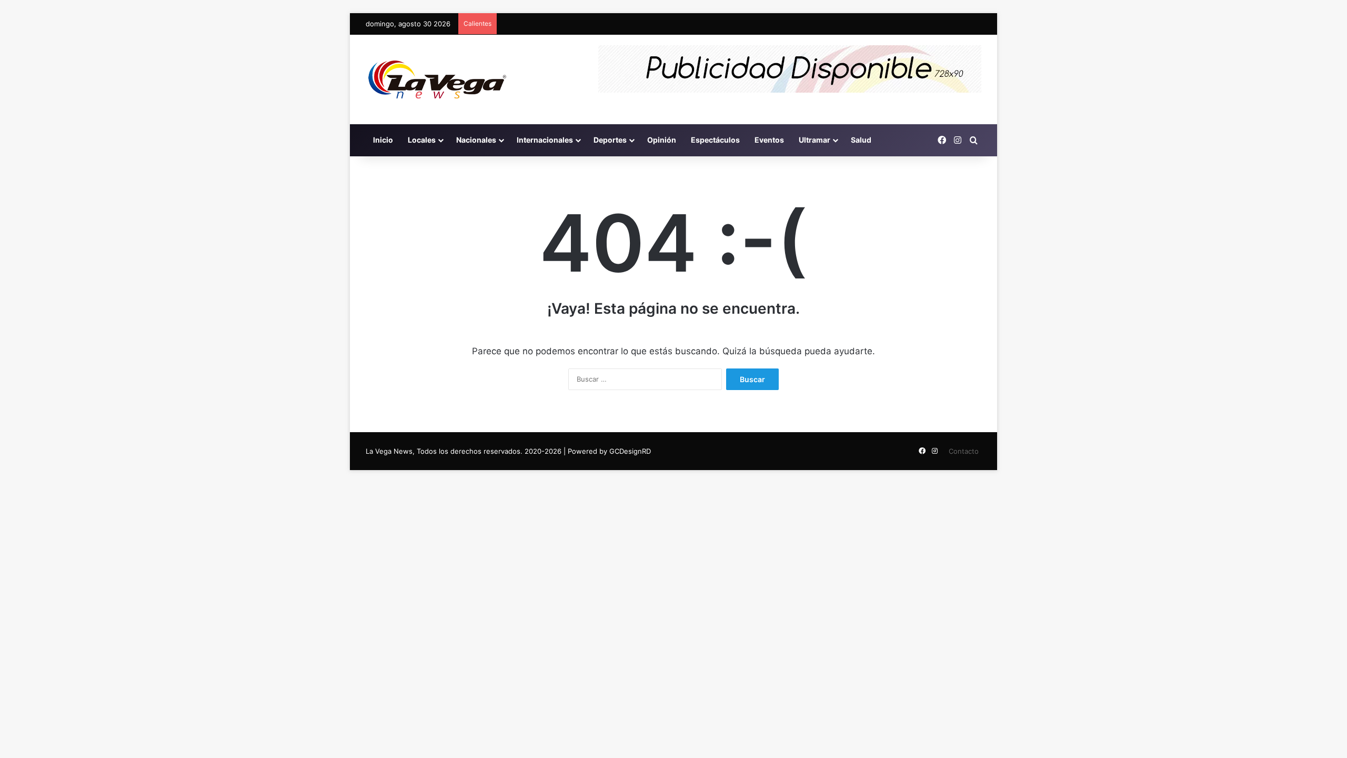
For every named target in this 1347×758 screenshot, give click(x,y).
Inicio (383, 139)
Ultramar (814, 139)
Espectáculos (715, 139)
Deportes (610, 139)
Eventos (769, 139)
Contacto (964, 451)
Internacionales (545, 139)
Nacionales (476, 139)
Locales (422, 139)
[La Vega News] (437, 79)
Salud (861, 139)
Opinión (661, 139)
